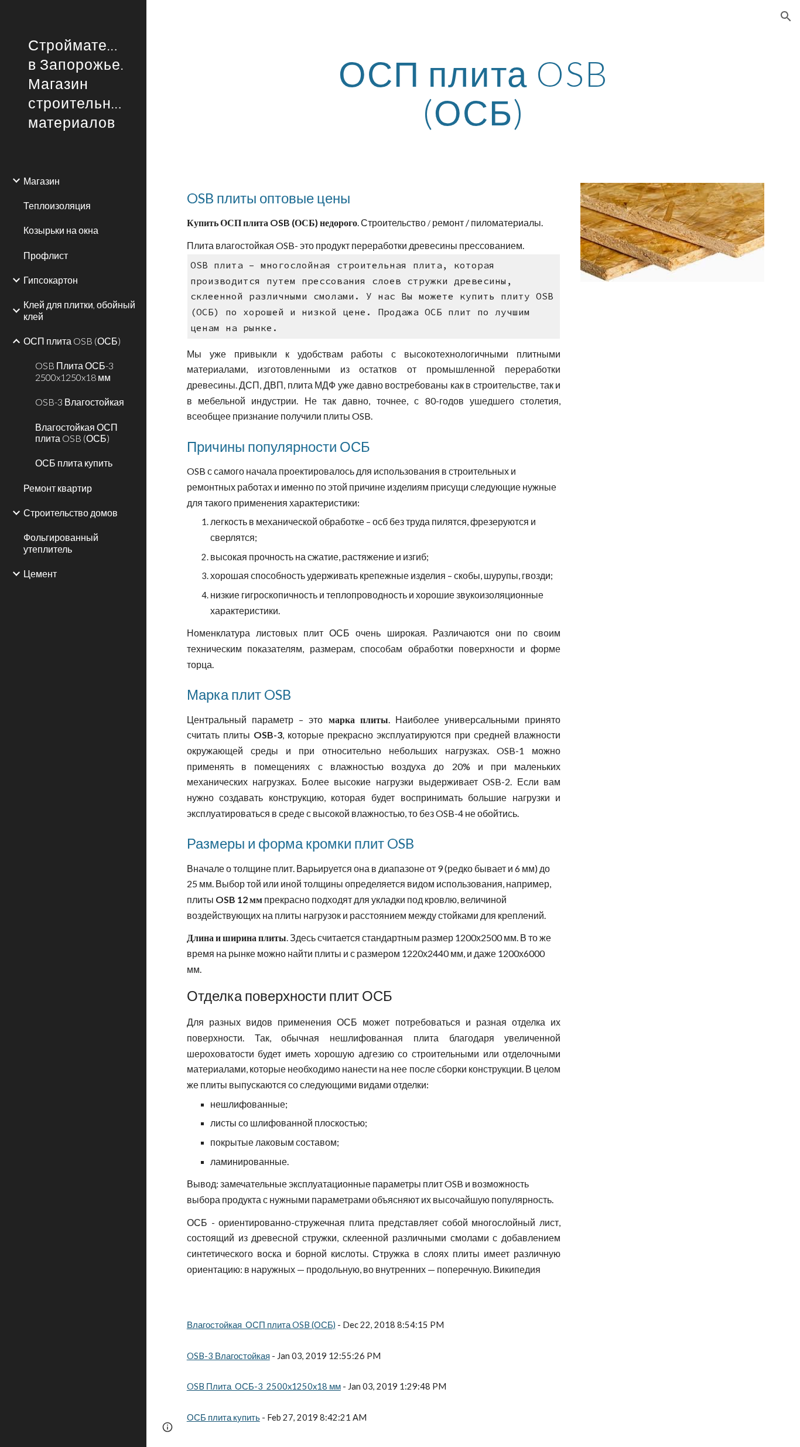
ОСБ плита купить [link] (73, 462)
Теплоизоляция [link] (57, 205)
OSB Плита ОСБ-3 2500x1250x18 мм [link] (74, 371)
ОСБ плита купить (223, 1417)
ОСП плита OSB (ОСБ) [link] (72, 340)
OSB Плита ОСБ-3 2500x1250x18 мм (264, 1386)
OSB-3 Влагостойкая (228, 1356)
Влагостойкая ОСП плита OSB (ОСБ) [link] (76, 432)
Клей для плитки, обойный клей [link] (79, 310)
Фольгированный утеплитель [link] (60, 543)
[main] (473, 92)
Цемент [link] (40, 573)
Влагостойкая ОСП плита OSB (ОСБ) (261, 1325)
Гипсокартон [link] (50, 279)
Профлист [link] (45, 255)
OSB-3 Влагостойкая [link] (79, 401)
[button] (786, 16)
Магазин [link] (41, 180)
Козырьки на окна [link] (60, 230)
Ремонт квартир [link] (57, 487)
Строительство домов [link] (70, 512)
